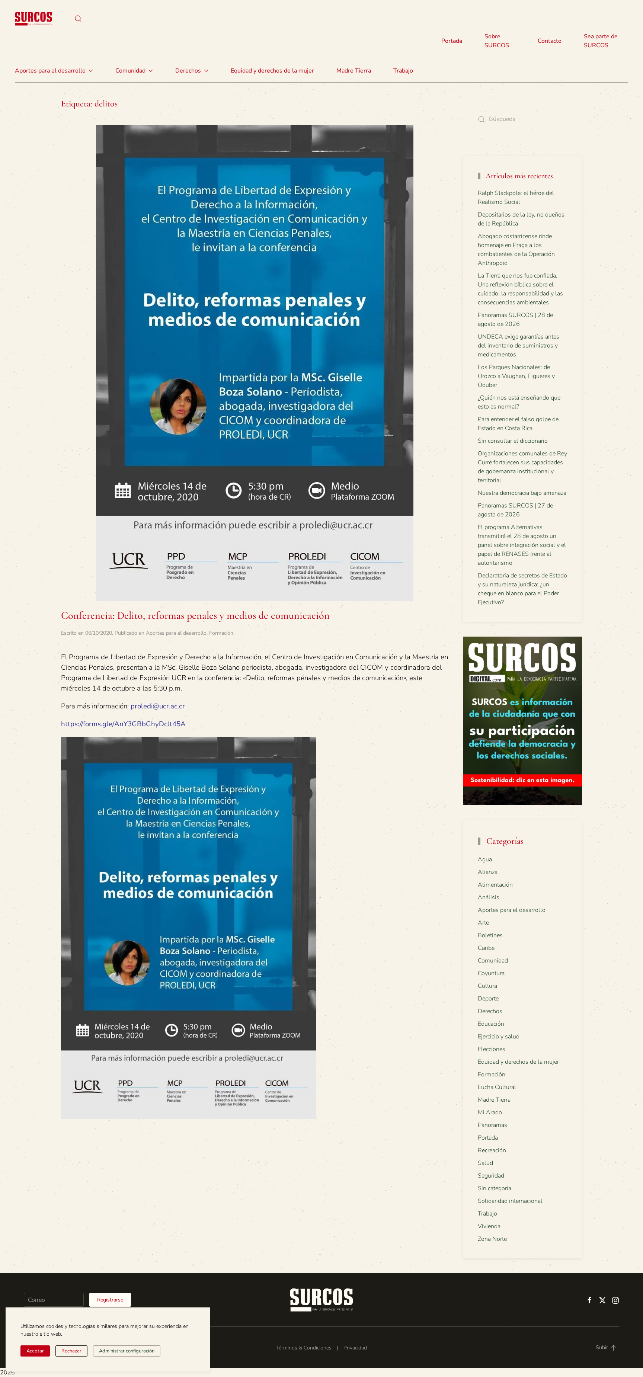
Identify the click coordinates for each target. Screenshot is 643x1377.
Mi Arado (490, 1112)
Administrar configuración (126, 1351)
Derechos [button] (188, 71)
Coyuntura (491, 973)
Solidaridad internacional (510, 1201)
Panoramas (492, 1125)
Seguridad (491, 1176)
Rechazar (71, 1351)
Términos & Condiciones (304, 1347)
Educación (491, 1024)
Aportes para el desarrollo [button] (50, 71)
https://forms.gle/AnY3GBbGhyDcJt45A (123, 724)
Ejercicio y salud (498, 1036)
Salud (485, 1163)
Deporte (488, 999)
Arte (483, 923)
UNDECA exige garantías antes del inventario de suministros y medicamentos (518, 346)
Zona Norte (492, 1239)
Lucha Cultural (497, 1087)
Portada (451, 41)
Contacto (550, 41)
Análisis (488, 897)
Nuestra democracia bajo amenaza (522, 493)
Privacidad (355, 1347)
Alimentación (495, 885)
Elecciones (491, 1049)
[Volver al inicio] (33, 18)
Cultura (487, 986)
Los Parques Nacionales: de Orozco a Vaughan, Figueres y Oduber (516, 376)
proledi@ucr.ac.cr (158, 706)
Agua (485, 859)
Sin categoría (494, 1188)
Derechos (490, 1011)
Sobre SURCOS (496, 40)
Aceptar (35, 1351)
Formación (221, 633)
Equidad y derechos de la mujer (272, 71)
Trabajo (403, 71)
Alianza (488, 872)
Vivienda (489, 1226)
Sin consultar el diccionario (513, 441)
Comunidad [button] (130, 71)
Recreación (492, 1150)
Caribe (486, 948)
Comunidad (493, 961)
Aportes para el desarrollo (176, 633)
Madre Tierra (353, 71)
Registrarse (110, 1299)
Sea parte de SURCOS (601, 40)
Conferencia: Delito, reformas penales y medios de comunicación (195, 615)
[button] (78, 18)
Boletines (490, 935)
